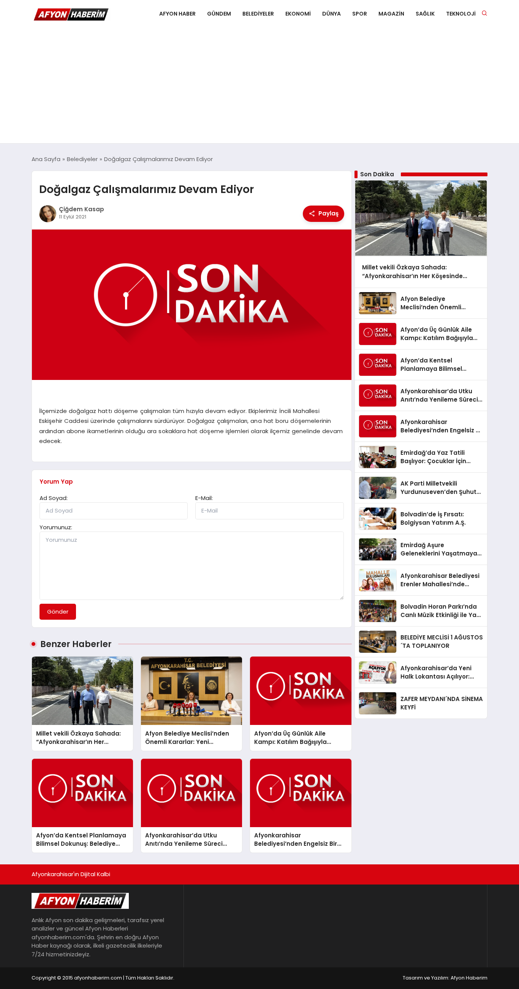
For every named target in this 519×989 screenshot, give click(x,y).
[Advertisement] (259, 86)
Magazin (391, 13)
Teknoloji (461, 13)
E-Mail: (204, 498)
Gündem (219, 13)
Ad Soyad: (54, 498)
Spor (359, 13)
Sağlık (425, 13)
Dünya (331, 13)
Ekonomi (298, 13)
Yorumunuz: (56, 527)
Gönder (57, 612)
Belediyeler (258, 13)
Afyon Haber (177, 13)
